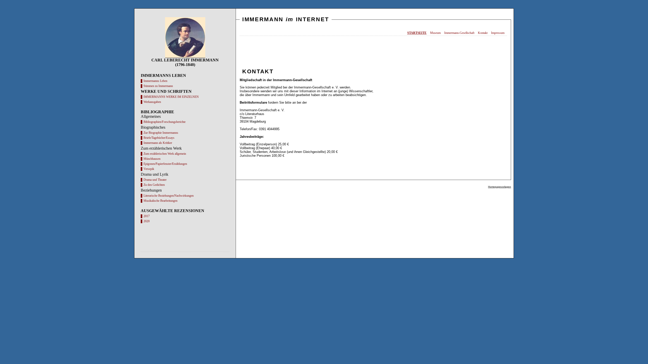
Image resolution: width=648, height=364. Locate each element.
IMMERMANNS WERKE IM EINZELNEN (171, 97)
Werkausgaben (152, 102)
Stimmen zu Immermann (158, 86)
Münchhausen (152, 159)
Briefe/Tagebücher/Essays (159, 138)
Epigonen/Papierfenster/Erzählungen (165, 164)
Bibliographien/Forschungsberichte (165, 122)
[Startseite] (185, 56)
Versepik (149, 169)
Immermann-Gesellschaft (459, 33)
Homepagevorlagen (499, 186)
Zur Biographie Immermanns (161, 132)
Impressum (497, 33)
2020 (147, 221)
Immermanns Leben (155, 81)
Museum (435, 33)
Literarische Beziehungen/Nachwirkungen (169, 195)
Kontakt (483, 33)
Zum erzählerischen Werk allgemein (165, 153)
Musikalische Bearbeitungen (160, 200)
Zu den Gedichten (154, 185)
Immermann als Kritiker (158, 143)
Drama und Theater (155, 179)
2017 (147, 216)
